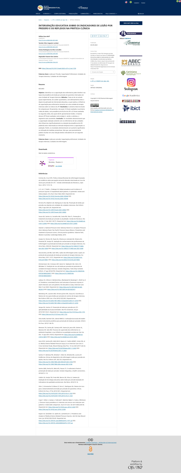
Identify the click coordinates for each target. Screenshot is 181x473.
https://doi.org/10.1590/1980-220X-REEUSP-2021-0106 (56, 362)
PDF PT (95, 36)
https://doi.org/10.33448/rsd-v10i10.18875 (63, 337)
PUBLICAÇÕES (73, 13)
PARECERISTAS (98, 13)
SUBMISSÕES (85, 13)
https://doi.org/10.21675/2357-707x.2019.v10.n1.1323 (55, 393)
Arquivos (46, 20)
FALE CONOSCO (111, 13)
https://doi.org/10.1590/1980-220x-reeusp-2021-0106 (55, 364)
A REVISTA (46, 13)
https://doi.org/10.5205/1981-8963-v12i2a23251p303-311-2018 (58, 301)
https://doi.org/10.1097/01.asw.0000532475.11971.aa (55, 421)
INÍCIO (38, 13)
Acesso (143, 3)
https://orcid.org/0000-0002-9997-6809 (48, 40)
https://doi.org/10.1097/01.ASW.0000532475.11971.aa (56, 423)
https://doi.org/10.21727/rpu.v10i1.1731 (72, 312)
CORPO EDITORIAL (60, 13)
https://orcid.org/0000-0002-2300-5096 (48, 53)
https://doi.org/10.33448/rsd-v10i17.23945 (63, 223)
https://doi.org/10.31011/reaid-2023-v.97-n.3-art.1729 (59, 68)
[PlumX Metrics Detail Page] (42, 163)
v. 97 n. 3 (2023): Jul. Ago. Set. (59, 20)
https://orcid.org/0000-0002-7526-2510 (48, 62)
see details (59, 166)
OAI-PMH (90, 454)
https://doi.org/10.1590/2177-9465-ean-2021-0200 (67, 248)
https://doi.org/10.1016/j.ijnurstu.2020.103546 (53, 196)
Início (40, 20)
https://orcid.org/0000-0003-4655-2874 (48, 47)
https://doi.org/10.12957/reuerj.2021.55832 (52, 210)
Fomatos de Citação (97, 72)
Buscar (141, 13)
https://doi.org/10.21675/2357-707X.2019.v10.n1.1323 (56, 396)
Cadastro (136, 3)
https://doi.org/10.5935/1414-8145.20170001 (66, 260)
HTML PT (104, 36)
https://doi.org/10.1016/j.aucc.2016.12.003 (61, 407)
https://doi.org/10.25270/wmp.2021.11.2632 (62, 348)
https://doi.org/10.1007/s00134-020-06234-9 (61, 289)
